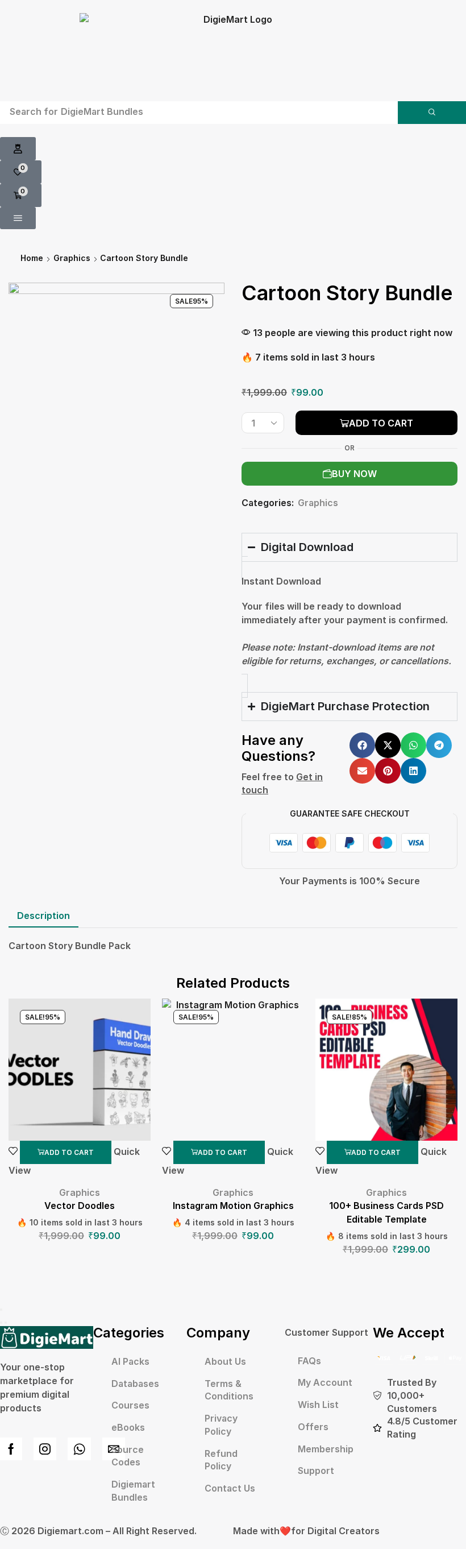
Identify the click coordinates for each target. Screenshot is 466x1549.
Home (31, 258)
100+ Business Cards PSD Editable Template (386, 1212)
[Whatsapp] (79, 1449)
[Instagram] (45, 1449)
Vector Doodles (79, 1205)
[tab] (43, 915)
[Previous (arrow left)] (1, 1323)
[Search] (432, 112)
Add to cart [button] (69, 1152)
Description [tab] (43, 915)
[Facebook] (11, 1449)
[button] (18, 149)
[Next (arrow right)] (6, 1323)
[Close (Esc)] (1, 1309)
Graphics (71, 258)
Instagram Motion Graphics (233, 1205)
